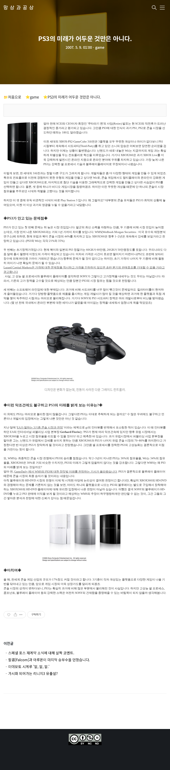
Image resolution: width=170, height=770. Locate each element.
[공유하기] (15, 614)
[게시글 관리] (21, 614)
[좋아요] (9, 614)
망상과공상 (20, 7)
